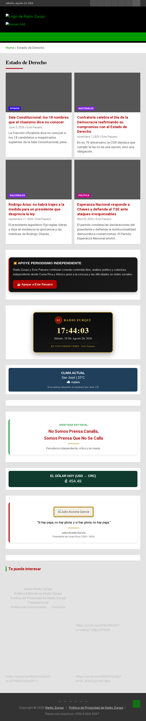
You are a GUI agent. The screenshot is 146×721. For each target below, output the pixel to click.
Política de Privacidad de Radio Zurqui (38, 598)
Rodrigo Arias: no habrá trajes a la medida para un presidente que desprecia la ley (36, 209)
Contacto (58, 607)
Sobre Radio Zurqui (38, 589)
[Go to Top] (136, 704)
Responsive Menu (136, 3)
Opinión (15, 108)
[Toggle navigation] (10, 36)
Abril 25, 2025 (85, 219)
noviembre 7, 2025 (88, 136)
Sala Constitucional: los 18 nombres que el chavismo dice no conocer (39, 119)
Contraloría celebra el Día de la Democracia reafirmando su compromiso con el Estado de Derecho (102, 124)
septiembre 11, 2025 (21, 219)
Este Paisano (34, 127)
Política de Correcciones (29, 607)
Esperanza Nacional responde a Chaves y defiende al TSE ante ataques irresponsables (103, 209)
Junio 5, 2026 (17, 127)
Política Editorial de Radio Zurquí (38, 593)
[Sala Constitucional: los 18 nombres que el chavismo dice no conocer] (39, 92)
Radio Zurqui (54, 708)
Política (83, 195)
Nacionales (86, 108)
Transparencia (38, 602)
